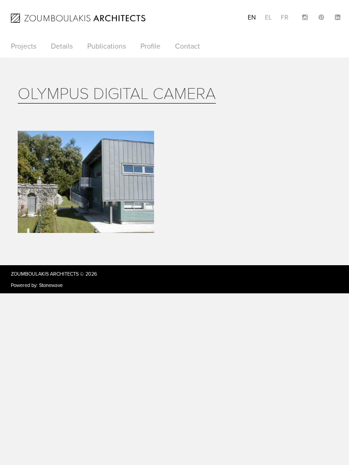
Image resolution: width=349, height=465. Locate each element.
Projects (23, 46)
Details (62, 46)
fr (285, 17)
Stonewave (51, 285)
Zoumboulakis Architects (45, 274)
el (268, 17)
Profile (150, 46)
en (252, 17)
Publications (106, 46)
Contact (187, 46)
